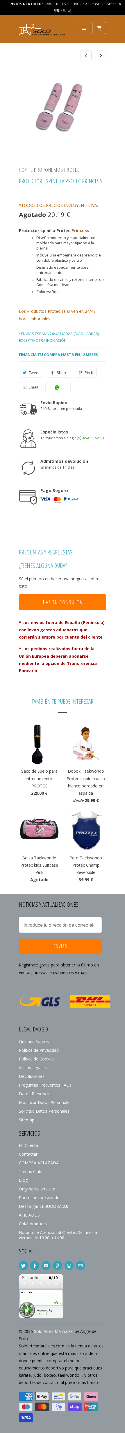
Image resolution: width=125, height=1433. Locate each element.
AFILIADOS (29, 1215)
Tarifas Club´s (31, 1171)
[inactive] (41, 1317)
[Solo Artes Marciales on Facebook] (34, 1265)
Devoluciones (31, 1076)
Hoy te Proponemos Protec (49, 169)
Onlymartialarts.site (37, 1189)
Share (62, 372)
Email (33, 387)
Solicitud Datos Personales (44, 1111)
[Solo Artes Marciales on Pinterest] (57, 1265)
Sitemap (26, 1120)
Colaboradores (33, 1223)
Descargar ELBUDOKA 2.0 (43, 1206)
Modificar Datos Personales (45, 1102)
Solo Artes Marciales (53, 1331)
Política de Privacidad (39, 1050)
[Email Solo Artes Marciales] (80, 1265)
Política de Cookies (37, 1059)
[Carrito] (99, 28)
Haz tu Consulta (62, 602)
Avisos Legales (33, 1067)
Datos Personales (36, 1093)
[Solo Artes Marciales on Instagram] (69, 1265)
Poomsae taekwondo (39, 1197)
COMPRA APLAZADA (39, 1162)
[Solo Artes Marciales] (42, 31)
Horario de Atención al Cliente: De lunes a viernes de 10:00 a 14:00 (58, 1235)
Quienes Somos (34, 1041)
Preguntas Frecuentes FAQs (45, 1085)
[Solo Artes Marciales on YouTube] (46, 1265)
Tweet (34, 372)
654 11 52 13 (93, 437)
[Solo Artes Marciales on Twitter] (23, 1265)
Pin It (89, 372)
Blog (23, 1180)
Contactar (28, 1154)
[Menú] (84, 28)
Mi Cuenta (28, 1145)
